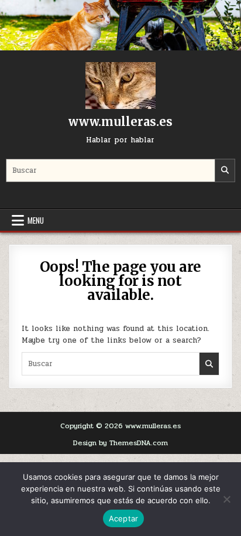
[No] (226, 499)
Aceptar (124, 518)
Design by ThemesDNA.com (120, 443)
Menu (35, 220)
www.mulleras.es (120, 121)
